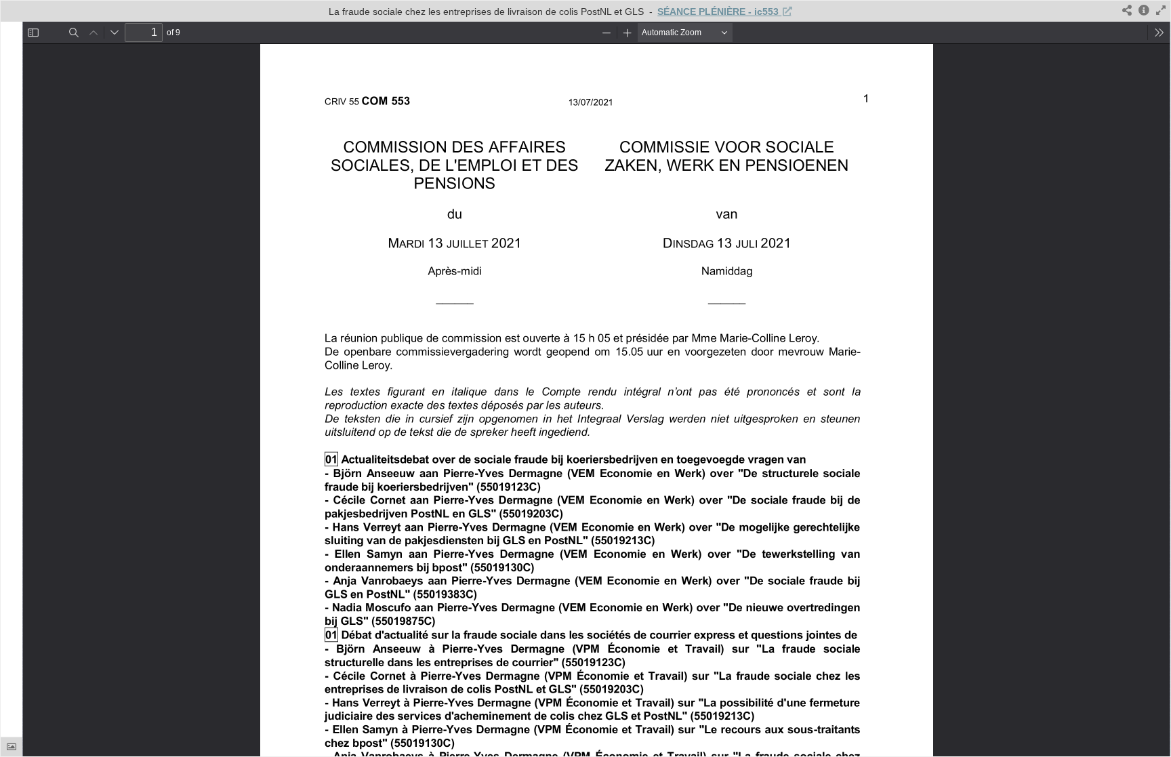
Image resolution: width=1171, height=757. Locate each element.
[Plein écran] (1160, 11)
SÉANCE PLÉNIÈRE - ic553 (719, 11)
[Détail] (1144, 11)
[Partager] (1126, 11)
